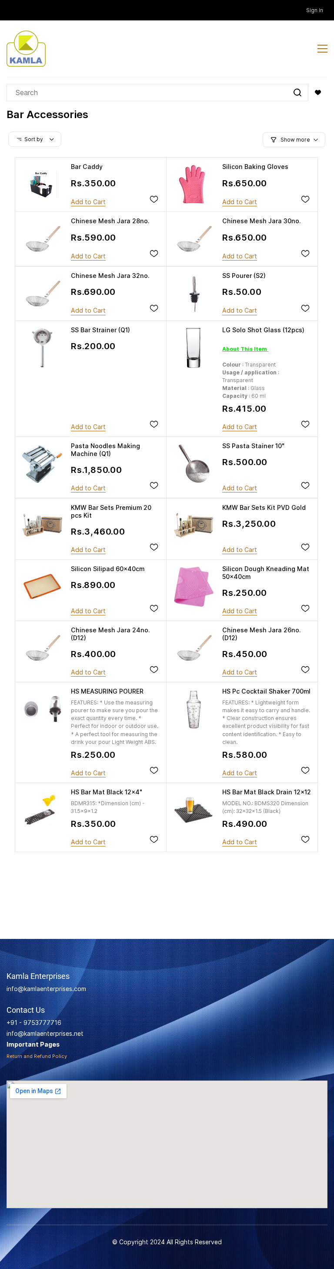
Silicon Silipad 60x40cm (107, 568)
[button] (318, 92)
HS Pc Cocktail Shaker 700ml (266, 691)
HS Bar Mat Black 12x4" (106, 792)
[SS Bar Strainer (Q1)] (42, 348)
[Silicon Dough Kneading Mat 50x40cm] (193, 586)
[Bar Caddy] (42, 184)
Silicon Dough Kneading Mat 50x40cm (265, 572)
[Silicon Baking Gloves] (193, 184)
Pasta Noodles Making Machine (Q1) (105, 449)
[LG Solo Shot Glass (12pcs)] (193, 348)
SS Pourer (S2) (244, 275)
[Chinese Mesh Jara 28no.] (42, 239)
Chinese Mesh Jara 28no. (110, 221)
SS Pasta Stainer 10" (253, 445)
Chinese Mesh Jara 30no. (261, 221)
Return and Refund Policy (37, 1056)
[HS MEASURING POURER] (42, 709)
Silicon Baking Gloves (255, 166)
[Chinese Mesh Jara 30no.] (193, 239)
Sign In (314, 10)
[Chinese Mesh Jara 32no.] (42, 293)
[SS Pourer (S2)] (193, 293)
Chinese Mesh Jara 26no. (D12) (261, 633)
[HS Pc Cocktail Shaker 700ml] (193, 709)
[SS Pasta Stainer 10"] (193, 464)
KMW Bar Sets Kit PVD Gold (264, 507)
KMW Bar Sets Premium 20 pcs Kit (111, 511)
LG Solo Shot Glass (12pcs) (263, 330)
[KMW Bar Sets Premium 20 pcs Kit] (42, 525)
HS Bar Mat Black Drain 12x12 (266, 792)
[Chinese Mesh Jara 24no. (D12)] (42, 648)
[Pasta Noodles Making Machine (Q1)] (42, 464)
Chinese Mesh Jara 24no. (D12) (110, 633)
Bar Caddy (87, 166)
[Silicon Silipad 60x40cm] (42, 586)
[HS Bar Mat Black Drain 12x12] (193, 810)
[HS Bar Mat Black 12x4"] (42, 810)
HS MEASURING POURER (107, 691)
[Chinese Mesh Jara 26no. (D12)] (193, 648)
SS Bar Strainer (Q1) (100, 330)
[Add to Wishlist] (154, 199)
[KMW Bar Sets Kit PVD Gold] (193, 525)
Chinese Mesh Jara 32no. (110, 275)
